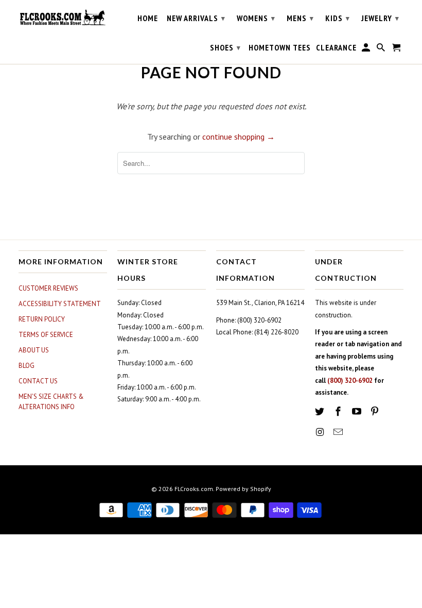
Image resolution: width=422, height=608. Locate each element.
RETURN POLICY (42, 319)
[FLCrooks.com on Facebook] (339, 411)
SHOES (225, 47)
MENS (300, 18)
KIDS (337, 18)
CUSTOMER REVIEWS (48, 288)
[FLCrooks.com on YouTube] (357, 411)
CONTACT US (38, 381)
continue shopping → (238, 136)
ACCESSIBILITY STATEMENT (60, 303)
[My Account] (367, 49)
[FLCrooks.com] (63, 17)
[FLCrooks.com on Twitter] (320, 411)
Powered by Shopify (243, 489)
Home (147, 18)
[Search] (381, 49)
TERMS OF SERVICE (46, 334)
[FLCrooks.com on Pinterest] (375, 411)
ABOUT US (34, 350)
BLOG (26, 365)
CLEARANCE (336, 48)
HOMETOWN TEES (280, 48)
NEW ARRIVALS (196, 18)
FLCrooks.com (193, 489)
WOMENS (256, 18)
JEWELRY (380, 18)
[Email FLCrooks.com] (339, 432)
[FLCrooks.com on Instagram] (320, 432)
